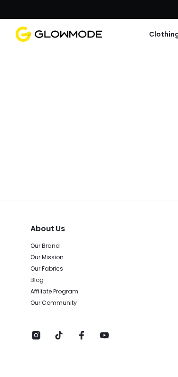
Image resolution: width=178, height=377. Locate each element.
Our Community (53, 303)
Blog (37, 280)
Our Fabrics (46, 268)
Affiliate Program (54, 291)
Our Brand (45, 246)
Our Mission (47, 257)
